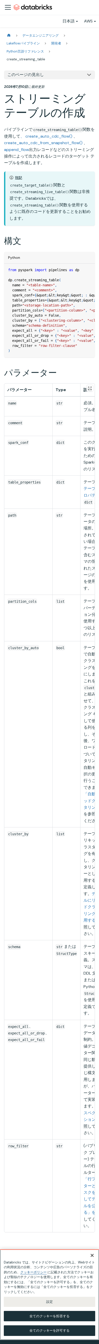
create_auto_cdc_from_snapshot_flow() (43, 142)
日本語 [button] (68, 21)
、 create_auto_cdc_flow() (46, 136)
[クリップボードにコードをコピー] (89, 270)
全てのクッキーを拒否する (49, 1316)
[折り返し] (79, 270)
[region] (49, 1294)
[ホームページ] (9, 35)
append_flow (16, 149)
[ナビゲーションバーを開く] (8, 7)
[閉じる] (92, 1255)
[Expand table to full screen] (89, 388)
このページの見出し (25, 74)
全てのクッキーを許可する (49, 1330)
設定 (49, 1302)
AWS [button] (88, 21)
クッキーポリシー (33, 1272)
